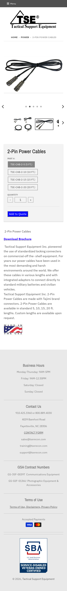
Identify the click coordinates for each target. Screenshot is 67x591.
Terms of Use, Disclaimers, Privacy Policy (33, 507)
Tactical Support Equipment (38, 579)
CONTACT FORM (33, 432)
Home (14, 37)
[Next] (63, 106)
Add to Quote (18, 214)
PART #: (11, 158)
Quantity (12, 194)
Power (25, 37)
